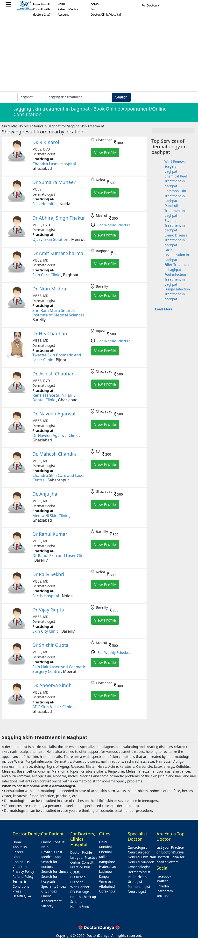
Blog (16, 856)
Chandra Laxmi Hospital (54, 163)
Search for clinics (54, 871)
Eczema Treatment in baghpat (174, 225)
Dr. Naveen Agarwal (53, 413)
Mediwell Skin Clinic (50, 515)
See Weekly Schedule (114, 225)
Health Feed (79, 906)
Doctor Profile (81, 852)
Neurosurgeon (139, 852)
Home (17, 842)
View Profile (105, 152)
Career (18, 852)
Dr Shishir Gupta (50, 645)
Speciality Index (53, 886)
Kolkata (105, 856)
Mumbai (105, 847)
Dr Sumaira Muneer (54, 182)
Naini (45, 847)
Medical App (51, 856)
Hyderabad (107, 866)
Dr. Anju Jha (44, 494)
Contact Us (21, 861)
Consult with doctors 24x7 (41, 10)
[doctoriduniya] (24, 10)
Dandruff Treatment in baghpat (174, 210)
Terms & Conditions (21, 883)
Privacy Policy (23, 871)
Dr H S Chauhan (49, 333)
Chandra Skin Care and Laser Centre (58, 478)
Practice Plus (80, 867)
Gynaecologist (139, 867)
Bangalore (107, 861)
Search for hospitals (49, 879)
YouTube (163, 895)
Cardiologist (137, 847)
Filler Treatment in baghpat (177, 267)
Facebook (163, 876)
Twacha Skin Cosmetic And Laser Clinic (56, 357)
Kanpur (104, 876)
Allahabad (107, 886)
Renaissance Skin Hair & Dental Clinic (54, 397)
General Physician (142, 857)
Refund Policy (23, 876)
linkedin (162, 886)
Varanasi (106, 881)
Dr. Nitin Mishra (49, 288)
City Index (49, 891)
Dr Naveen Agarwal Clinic (55, 435)
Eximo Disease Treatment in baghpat (176, 240)
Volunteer (20, 866)
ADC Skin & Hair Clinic (52, 706)
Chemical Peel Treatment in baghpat (175, 181)
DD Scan (76, 882)
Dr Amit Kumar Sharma (57, 253)
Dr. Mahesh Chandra (54, 454)
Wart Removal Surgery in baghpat (175, 166)
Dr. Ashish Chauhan (53, 373)
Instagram (164, 891)
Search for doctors (49, 864)
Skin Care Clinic (46, 274)
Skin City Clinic (45, 631)
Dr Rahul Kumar (49, 534)
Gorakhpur (107, 891)
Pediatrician (137, 876)
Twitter (162, 881)
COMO (75, 872)
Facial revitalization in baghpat (176, 255)
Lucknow (106, 871)
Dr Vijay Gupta (48, 609)
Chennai (105, 852)
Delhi (103, 842)
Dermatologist (139, 872)
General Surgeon (141, 862)
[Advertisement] (99, 55)
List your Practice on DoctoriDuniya (170, 849)
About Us (20, 847)
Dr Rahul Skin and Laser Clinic (59, 555)
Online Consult (52, 842)
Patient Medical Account (68, 10)
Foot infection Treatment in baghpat (175, 279)
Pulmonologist (139, 886)
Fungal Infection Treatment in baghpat (177, 294)
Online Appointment (51, 898)
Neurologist (137, 891)
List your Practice (84, 857)
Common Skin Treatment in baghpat (175, 196)
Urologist (135, 881)
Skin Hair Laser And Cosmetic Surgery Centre (59, 669)
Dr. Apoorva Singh (52, 685)
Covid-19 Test (51, 852)
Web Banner (80, 887)
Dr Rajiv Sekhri (48, 574)
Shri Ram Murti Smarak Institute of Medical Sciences (58, 313)
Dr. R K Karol (45, 142)
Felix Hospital (44, 203)
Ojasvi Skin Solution (50, 239)
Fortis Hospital (45, 595)
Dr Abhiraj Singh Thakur (58, 218)
